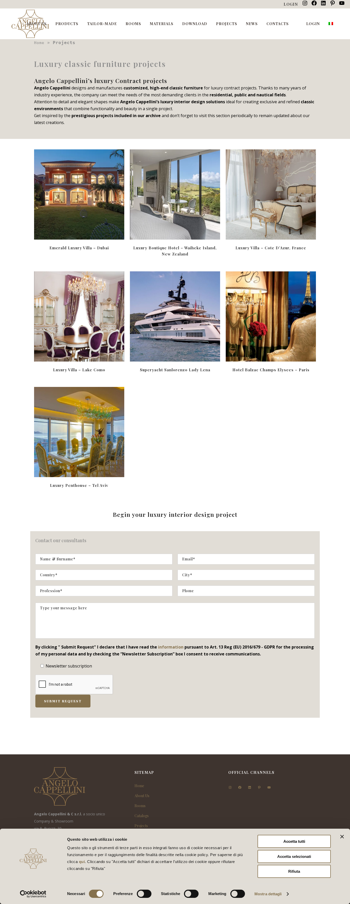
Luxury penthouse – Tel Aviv (79, 485)
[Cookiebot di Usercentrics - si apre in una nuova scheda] (33, 894)
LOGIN (291, 4)
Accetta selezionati (294, 856)
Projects (141, 825)
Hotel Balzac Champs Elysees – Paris (271, 369)
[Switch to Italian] (331, 23)
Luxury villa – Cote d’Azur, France (270, 247)
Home (39, 42)
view (79, 194)
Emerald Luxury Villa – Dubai (79, 247)
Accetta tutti (294, 841)
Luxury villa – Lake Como (79, 369)
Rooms (140, 805)
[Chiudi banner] (342, 836)
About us (142, 795)
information (170, 647)
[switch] (144, 894)
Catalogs (142, 815)
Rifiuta (294, 871)
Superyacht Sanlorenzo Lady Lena (175, 369)
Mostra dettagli (268, 894)
